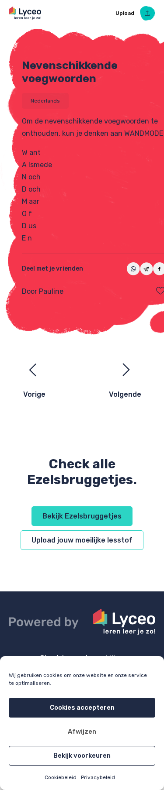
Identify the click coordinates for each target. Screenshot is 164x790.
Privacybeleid (98, 777)
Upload (125, 13)
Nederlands (45, 101)
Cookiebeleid (61, 777)
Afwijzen (82, 731)
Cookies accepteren (82, 707)
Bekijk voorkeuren (82, 755)
